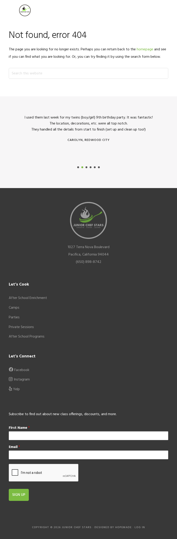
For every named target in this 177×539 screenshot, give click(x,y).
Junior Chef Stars (25, 10)
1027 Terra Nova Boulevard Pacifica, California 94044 (88, 251)
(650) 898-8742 (88, 262)
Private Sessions (21, 327)
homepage (145, 49)
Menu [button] (162, 10)
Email (14, 447)
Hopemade (123, 527)
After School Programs (26, 337)
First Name (19, 428)
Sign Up (18, 495)
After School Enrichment (28, 298)
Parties (14, 317)
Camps (14, 308)
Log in (140, 527)
